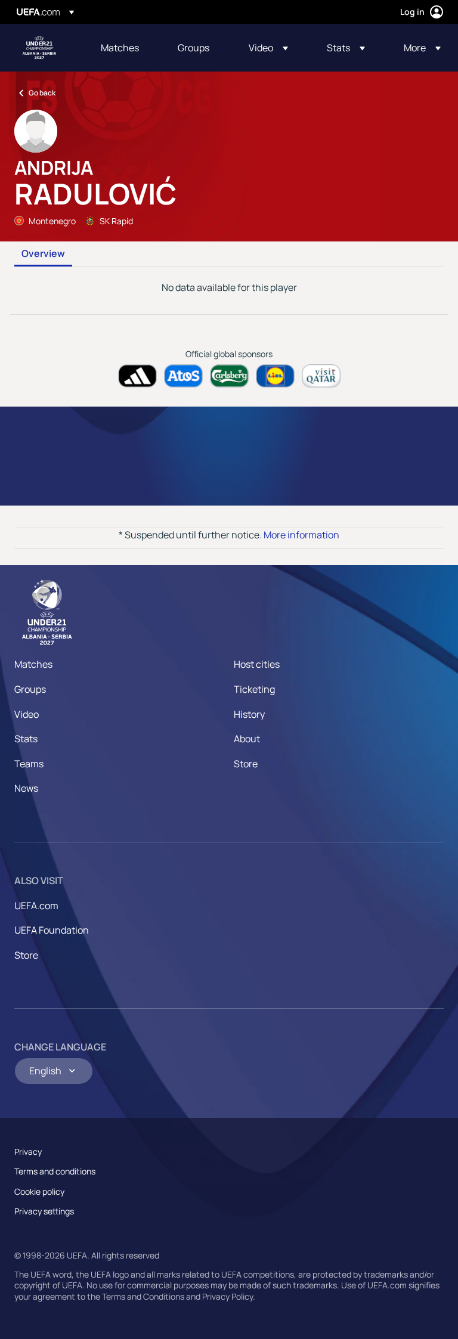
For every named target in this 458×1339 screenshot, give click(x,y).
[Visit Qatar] (321, 376)
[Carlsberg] (229, 376)
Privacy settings (44, 1211)
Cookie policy (39, 1191)
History (249, 714)
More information (301, 534)
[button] (268, 47)
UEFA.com (36, 905)
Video (26, 714)
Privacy (28, 1151)
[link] (120, 47)
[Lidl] (275, 376)
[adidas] (137, 376)
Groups (30, 689)
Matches (33, 664)
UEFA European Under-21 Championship (39, 47)
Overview (43, 254)
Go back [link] (42, 93)
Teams (29, 763)
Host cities (257, 664)
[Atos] (183, 376)
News (26, 788)
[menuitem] (124, 47)
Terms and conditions (54, 1171)
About (247, 738)
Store (246, 763)
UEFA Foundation (51, 930)
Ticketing (254, 689)
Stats (26, 738)
